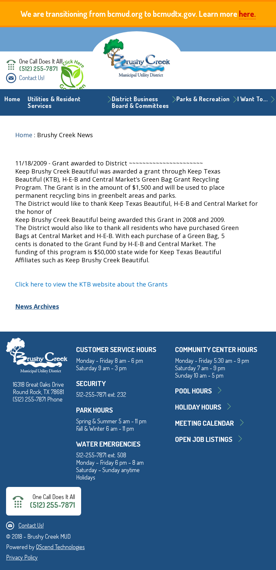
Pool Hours (193, 390)
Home (12, 99)
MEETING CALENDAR (204, 422)
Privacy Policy (22, 557)
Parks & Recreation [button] (203, 99)
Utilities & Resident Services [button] (54, 102)
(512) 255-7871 (38, 68)
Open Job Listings (203, 439)
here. (247, 13)
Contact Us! (31, 77)
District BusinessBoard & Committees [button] (140, 102)
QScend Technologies (60, 546)
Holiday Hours (198, 406)
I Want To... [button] (252, 99)
